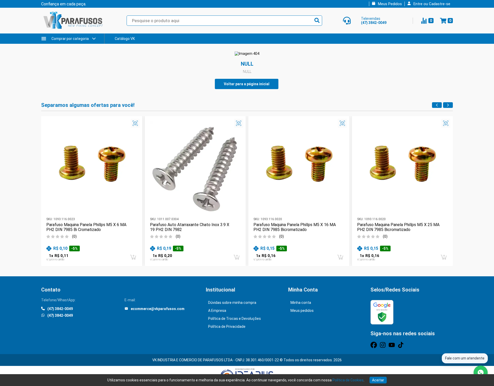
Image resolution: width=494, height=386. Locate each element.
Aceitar (378, 380)
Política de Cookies (348, 380)
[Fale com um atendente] (480, 372)
